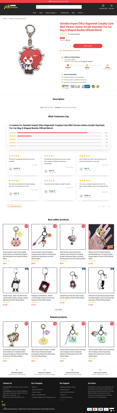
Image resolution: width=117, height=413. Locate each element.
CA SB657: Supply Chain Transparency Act (44, 397)
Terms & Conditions (37, 389)
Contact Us (63, 394)
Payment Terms (64, 389)
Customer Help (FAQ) (66, 397)
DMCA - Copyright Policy (39, 394)
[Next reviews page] (108, 206)
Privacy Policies (36, 392)
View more (58, 309)
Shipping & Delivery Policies (67, 387)
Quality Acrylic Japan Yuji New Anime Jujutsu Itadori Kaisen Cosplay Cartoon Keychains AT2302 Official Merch (15, 298)
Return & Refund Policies (67, 392)
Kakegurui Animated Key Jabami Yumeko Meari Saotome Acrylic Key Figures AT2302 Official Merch (42, 298)
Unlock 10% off (3, 405)
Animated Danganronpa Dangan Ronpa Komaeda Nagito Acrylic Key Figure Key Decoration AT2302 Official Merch (101, 298)
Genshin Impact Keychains (17, 18)
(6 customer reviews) (74, 34)
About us (34, 387)
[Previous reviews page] (100, 206)
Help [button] (114, 410)
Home (5, 18)
